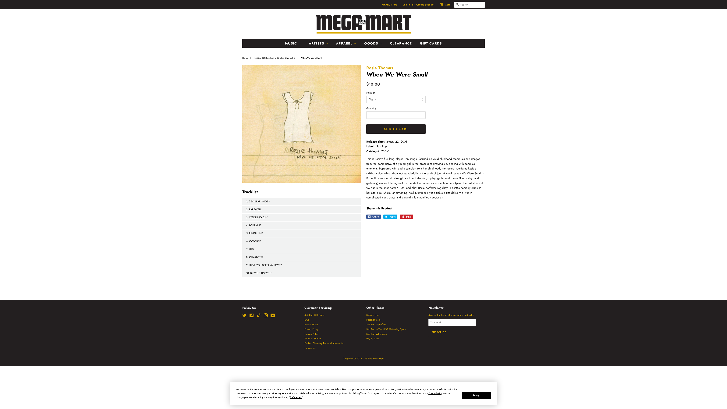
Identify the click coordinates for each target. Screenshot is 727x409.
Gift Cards (431, 43)
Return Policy (311, 324)
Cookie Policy (311, 334)
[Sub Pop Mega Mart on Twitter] (244, 316)
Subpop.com (372, 315)
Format (370, 93)
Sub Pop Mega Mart (373, 358)
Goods (371, 43)
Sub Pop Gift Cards (314, 315)
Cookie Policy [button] (435, 393)
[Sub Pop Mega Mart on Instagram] (266, 316)
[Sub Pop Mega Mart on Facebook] (251, 316)
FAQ (306, 320)
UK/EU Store (389, 4)
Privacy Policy (311, 329)
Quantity (371, 108)
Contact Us (309, 348)
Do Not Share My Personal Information (324, 343)
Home (245, 57)
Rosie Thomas (379, 68)
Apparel (345, 43)
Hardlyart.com (373, 320)
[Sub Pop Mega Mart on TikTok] (259, 316)
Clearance (401, 43)
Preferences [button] (296, 397)
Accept (477, 395)
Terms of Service (312, 338)
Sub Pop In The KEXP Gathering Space (386, 329)
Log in (406, 4)
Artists (317, 43)
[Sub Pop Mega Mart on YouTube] (273, 316)
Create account (425, 4)
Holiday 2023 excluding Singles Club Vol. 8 (274, 57)
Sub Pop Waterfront (376, 324)
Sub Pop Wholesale (376, 334)
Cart (447, 4)
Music (291, 43)
